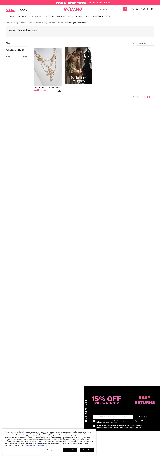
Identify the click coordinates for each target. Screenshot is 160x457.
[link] (80, 3)
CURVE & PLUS (48, 16)
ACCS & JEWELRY (82, 16)
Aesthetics (22, 16)
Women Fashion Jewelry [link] (38, 23)
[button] (59, 90)
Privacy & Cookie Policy (115, 421)
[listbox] (133, 9)
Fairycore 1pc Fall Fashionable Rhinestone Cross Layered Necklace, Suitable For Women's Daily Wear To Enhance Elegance (48, 87)
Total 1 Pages (136, 97)
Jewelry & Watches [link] (19, 23)
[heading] (16, 53)
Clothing (38, 16)
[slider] (7, 54)
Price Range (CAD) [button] (15, 50)
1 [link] (148, 97)
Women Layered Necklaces (24, 30)
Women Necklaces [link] (56, 23)
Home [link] (8, 23)
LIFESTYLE (109, 16)
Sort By (134, 43)
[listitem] (48, 70)
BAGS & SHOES (97, 16)
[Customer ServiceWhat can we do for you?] (148, 8)
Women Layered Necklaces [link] (75, 23)
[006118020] (78, 65)
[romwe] (73, 9)
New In (30, 16)
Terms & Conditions (110, 423)
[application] (145, 43)
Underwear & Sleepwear (65, 16)
